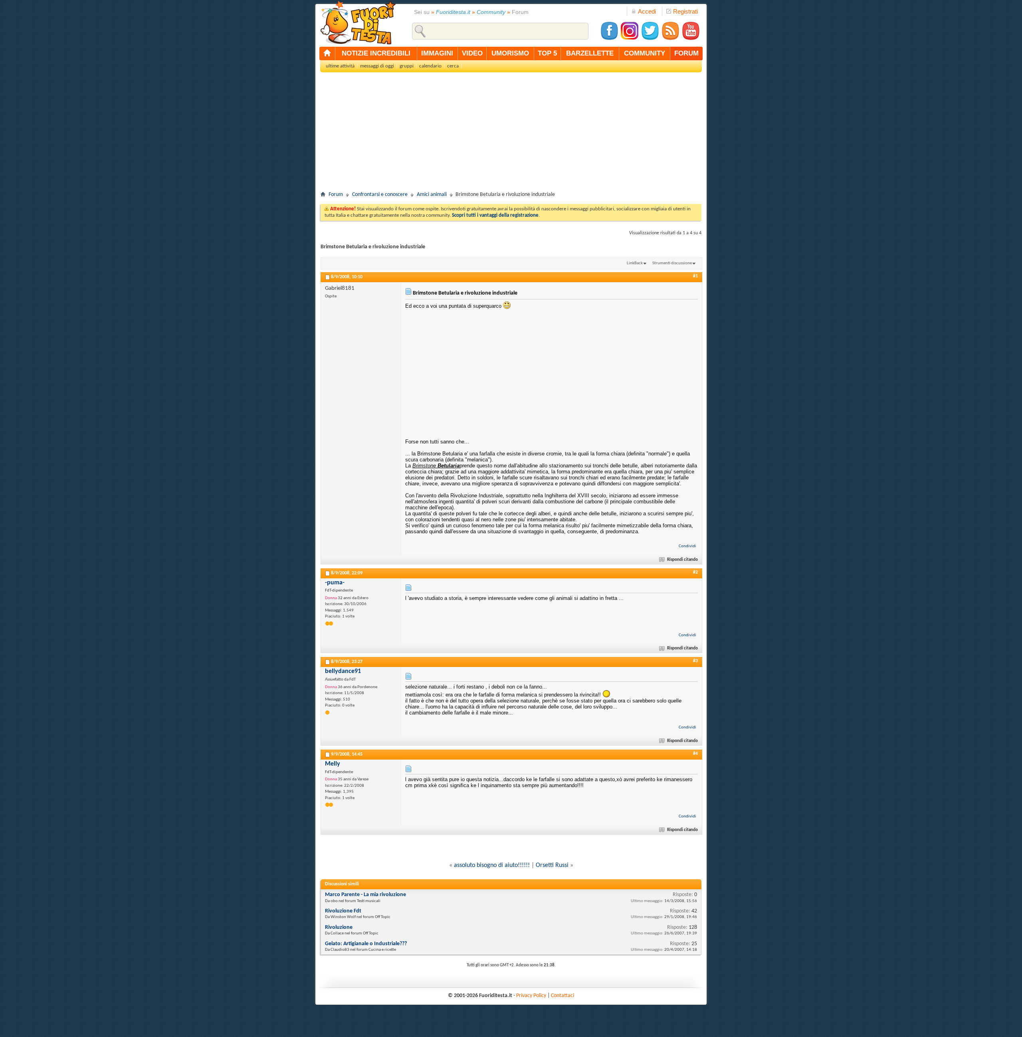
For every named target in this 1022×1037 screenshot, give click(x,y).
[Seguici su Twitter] (650, 39)
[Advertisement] (511, 134)
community (644, 53)
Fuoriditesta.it (453, 12)
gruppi (407, 66)
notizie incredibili (376, 53)
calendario (430, 66)
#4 (695, 753)
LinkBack (635, 263)
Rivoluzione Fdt (343, 911)
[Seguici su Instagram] (629, 39)
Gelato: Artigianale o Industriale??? (366, 944)
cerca (453, 66)
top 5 (547, 53)
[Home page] (327, 53)
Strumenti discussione (672, 263)
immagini (437, 53)
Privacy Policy (531, 996)
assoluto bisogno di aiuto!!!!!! (492, 865)
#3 (695, 661)
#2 (695, 572)
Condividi (687, 546)
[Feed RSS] (670, 39)
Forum (336, 195)
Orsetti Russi (552, 865)
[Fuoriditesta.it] (357, 22)
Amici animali (432, 195)
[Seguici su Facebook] (609, 39)
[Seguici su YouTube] (690, 39)
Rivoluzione (339, 927)
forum (686, 53)
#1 (695, 276)
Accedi (647, 11)
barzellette (590, 53)
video (472, 53)
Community (491, 12)
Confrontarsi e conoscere (380, 195)
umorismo (510, 53)
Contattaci (562, 996)
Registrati (685, 11)
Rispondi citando (682, 560)
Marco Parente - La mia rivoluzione (365, 895)
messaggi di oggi (377, 66)
